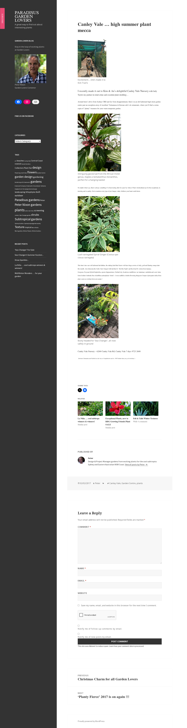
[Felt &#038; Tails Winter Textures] (145, 408)
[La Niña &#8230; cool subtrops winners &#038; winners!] (90, 408)
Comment (84, 527)
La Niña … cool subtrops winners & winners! (88, 420)
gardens (36, 181)
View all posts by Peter (135, 464)
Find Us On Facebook (24, 116)
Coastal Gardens (26, 164)
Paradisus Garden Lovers (27, 16)
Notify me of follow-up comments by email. (100, 628)
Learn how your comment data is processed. (126, 646)
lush (38, 191)
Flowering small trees (21, 173)
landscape (34, 189)
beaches (20, 160)
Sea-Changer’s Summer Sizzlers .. (29, 255)
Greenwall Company (20, 186)
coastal (18, 164)
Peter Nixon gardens (28, 205)
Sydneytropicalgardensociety (32, 223)
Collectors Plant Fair (23, 168)
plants (20, 210)
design (36, 167)
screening (39, 210)
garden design (24, 177)
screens (17, 215)
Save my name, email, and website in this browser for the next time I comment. (118, 605)
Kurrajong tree (27, 189)
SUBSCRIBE (2, 18)
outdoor (19, 195)
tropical (28, 227)
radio (26, 211)
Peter (42, 200)
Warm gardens (19, 231)
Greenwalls (29, 186)
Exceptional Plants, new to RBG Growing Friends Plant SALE (117, 421)
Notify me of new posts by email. (94, 637)
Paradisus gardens (27, 200)
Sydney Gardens (19, 223)
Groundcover (36, 186)
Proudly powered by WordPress (91, 721)
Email (82, 580)
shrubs (35, 214)
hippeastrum (18, 189)
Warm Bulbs (35, 227)
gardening (38, 176)
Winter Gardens (36, 231)
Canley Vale (27, 161)
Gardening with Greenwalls (22, 182)
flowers (32, 172)
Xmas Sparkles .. (21, 260)
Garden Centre (41, 173)
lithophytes (30, 192)
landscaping (20, 192)
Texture (19, 227)
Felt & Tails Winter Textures (145, 418)
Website (82, 593)
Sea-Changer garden (25, 215)
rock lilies (31, 211)
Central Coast (37, 160)
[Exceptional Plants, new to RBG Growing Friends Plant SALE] (118, 408)
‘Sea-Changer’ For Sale (24, 250)
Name (82, 568)
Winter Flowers (27, 231)
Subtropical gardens (28, 219)
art (15, 161)
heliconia (43, 186)
